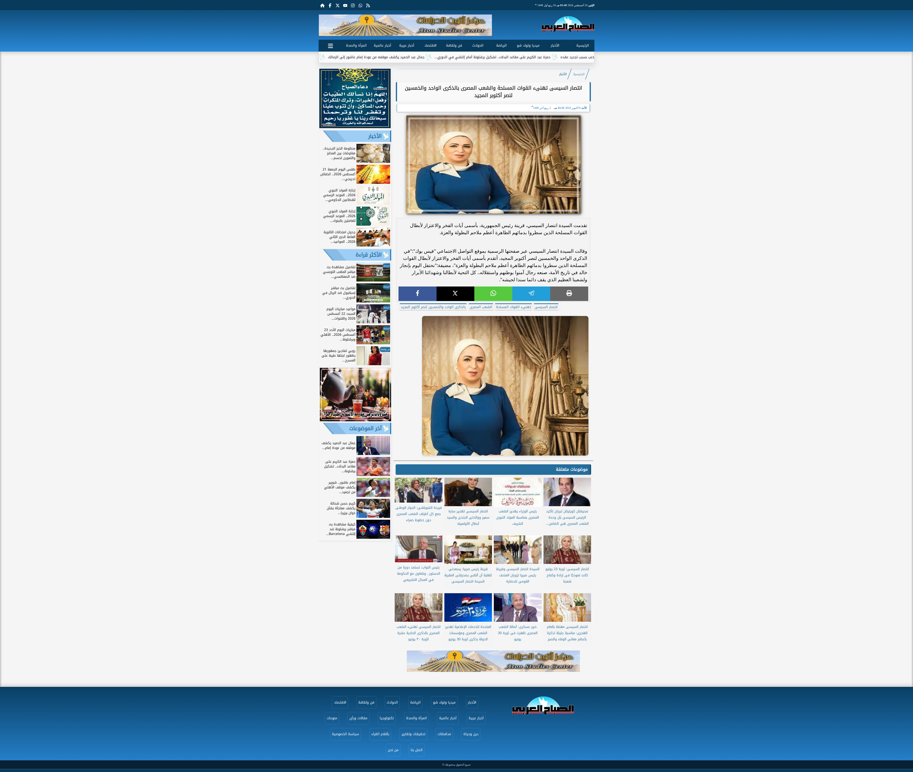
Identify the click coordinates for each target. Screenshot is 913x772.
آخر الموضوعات (365, 428)
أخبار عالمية (382, 45)
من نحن (393, 750)
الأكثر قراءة (369, 255)
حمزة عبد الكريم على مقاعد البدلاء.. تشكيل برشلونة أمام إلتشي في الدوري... (548, 57)
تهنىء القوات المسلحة (513, 307)
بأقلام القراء (380, 734)
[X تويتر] (337, 5)
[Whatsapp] (360, 5)
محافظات (444, 734)
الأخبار (555, 45)
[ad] (355, 127)
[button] (324, 25)
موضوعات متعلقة (572, 469)
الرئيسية (582, 45)
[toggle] (330, 45)
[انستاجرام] (353, 5)
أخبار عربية (406, 45)
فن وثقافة (454, 45)
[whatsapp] (493, 293)
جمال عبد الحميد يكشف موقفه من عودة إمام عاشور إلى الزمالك (431, 57)
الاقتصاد (430, 45)
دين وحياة (470, 734)
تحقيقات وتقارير (413, 734)
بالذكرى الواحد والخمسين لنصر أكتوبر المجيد (433, 307)
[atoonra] (493, 661)
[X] (456, 293)
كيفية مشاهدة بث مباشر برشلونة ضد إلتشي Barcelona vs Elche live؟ (319, 57)
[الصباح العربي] (568, 24)
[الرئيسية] (322, 5)
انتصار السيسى (546, 307)
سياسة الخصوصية (345, 734)
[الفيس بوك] (330, 5)
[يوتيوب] (345, 5)
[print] (569, 293)
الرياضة (501, 45)
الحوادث (477, 45)
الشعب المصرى (481, 307)
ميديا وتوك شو (528, 45)
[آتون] (405, 25)
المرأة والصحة (356, 45)
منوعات (332, 718)
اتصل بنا (417, 750)
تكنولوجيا (387, 718)
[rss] (368, 5)
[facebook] (417, 293)
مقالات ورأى (358, 718)
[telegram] (531, 293)
